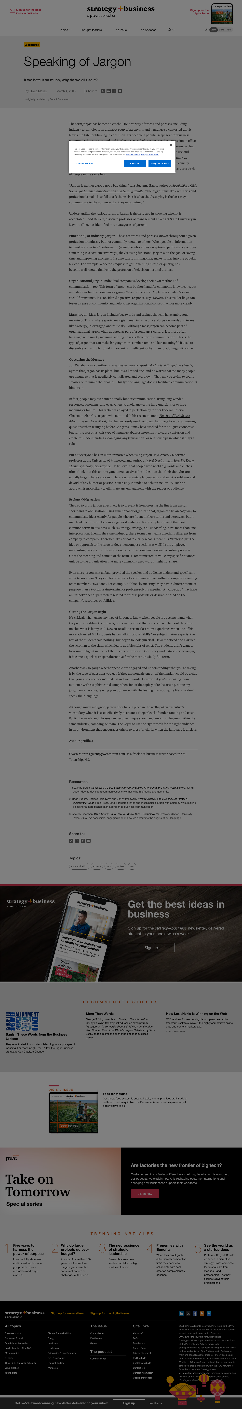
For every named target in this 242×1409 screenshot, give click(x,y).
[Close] (171, 145)
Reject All (134, 163)
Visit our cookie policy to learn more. (142, 154)
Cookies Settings (85, 163)
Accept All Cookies (159, 163)
